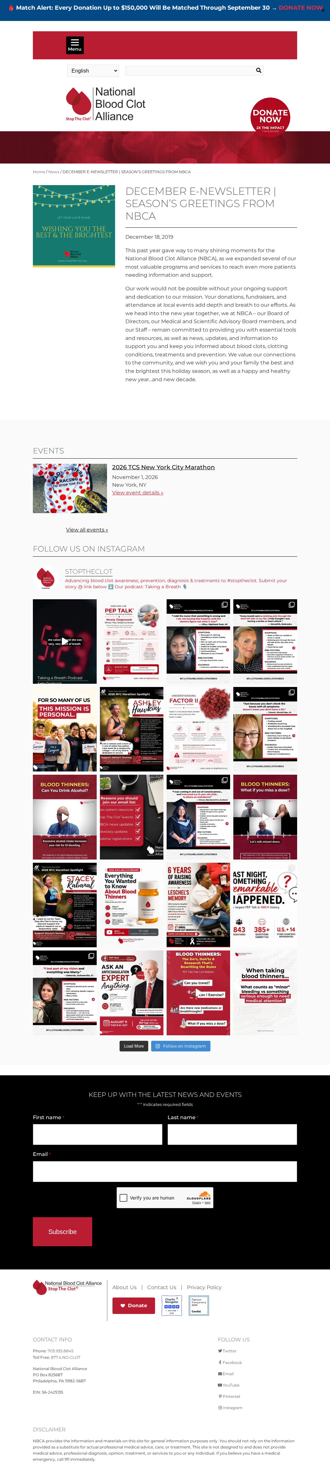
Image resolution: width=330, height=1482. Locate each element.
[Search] (249, 70)
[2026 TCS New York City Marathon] (70, 511)
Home (39, 171)
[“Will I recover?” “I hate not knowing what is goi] (265, 905)
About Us (124, 1287)
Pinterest (231, 1396)
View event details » (137, 493)
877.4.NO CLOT (65, 1357)
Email (41, 1154)
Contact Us (161, 1287)
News (53, 171)
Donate (137, 1305)
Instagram (233, 1407)
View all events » (87, 530)
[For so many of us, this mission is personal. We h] (64, 729)
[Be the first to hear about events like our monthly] (131, 817)
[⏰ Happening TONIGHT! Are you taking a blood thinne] (131, 992)
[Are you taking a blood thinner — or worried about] (64, 817)
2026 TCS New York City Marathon (163, 467)
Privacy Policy (204, 1287)
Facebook (232, 1362)
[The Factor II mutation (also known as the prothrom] (198, 729)
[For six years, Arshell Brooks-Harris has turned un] (198, 905)
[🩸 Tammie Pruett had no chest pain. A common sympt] (265, 729)
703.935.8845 (60, 1350)
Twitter (230, 1350)
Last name (183, 1117)
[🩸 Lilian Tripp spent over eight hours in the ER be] (198, 641)
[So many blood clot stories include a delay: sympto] (198, 817)
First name (48, 1117)
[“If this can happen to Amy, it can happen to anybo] (64, 641)
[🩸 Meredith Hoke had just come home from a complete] (265, 641)
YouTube (231, 1385)
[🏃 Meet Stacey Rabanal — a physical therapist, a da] (64, 905)
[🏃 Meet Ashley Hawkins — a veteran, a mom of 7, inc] (131, 729)
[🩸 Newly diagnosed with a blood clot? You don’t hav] (131, 641)
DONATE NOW (301, 7)
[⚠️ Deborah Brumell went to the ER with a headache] (64, 992)
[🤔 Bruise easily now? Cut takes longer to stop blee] (265, 992)
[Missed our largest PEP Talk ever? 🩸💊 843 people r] (131, 905)
